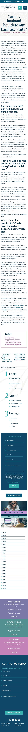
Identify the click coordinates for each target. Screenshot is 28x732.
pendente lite (9, 344)
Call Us (13, 426)
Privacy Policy (17, 482)
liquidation (8, 342)
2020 (4, 553)
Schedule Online (14, 495)
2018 (4, 559)
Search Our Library (16, 389)
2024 (4, 541)
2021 (4, 550)
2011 (4, 579)
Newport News (14, 622)
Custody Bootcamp (16, 403)
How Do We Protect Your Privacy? (14, 436)
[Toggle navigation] (25, 8)
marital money (16, 342)
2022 (4, 547)
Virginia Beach (14, 602)
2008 (4, 588)
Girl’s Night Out (15, 406)
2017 (4, 562)
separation (17, 344)
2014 (4, 571)
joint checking (9, 341)
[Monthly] (14, 514)
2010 (4, 582)
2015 (4, 568)
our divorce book (19, 305)
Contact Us (14, 418)
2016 (4, 565)
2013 (4, 574)
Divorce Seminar (16, 400)
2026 (4, 535)
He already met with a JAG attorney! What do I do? (7, 357)
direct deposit (9, 339)
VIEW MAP (14, 616)
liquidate (17, 341)
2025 (4, 538)
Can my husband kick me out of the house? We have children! (19, 356)
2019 (4, 556)
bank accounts (9, 337)
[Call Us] (20, 8)
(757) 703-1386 (15, 613)
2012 (4, 576)
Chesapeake (14, 640)
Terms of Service (11, 482)
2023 (4, 544)
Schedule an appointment (15, 1)
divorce (17, 339)
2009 (4, 585)
